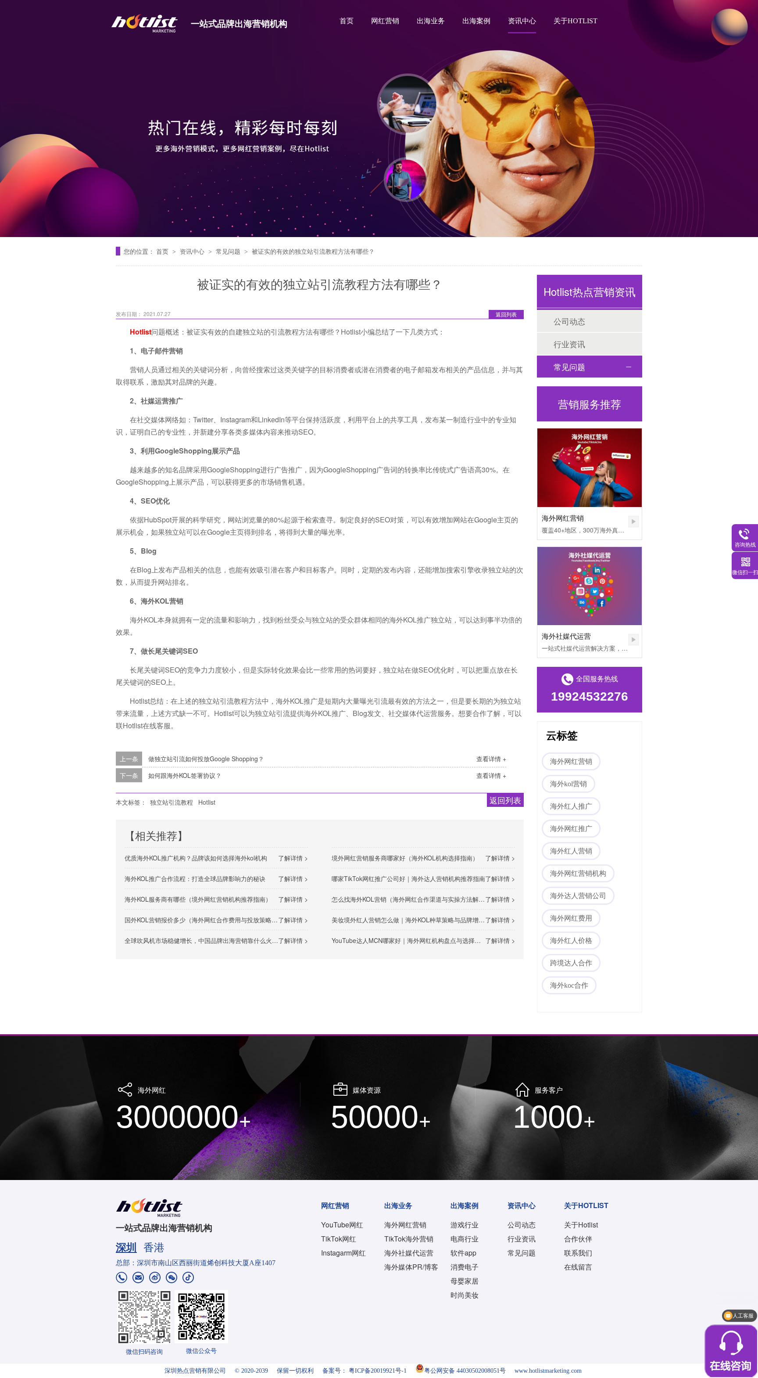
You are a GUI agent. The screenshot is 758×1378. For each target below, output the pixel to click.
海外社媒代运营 (566, 636)
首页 (347, 21)
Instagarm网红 (343, 1253)
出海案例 (476, 21)
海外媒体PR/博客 (411, 1267)
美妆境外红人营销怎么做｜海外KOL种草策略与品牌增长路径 (414, 919)
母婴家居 (465, 1281)
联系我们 (578, 1253)
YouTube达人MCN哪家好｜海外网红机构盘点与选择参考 (409, 940)
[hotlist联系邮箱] (138, 1278)
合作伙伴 (578, 1239)
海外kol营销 (568, 784)
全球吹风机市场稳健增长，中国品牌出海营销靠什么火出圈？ (207, 940)
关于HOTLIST (575, 21)
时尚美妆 (465, 1295)
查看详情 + (491, 758)
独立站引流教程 (171, 802)
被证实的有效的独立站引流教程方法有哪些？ (313, 251)
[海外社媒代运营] (589, 586)
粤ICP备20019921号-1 (378, 1370)
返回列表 (506, 314)
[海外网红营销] (589, 467)
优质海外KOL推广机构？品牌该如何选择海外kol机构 (196, 857)
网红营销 (385, 21)
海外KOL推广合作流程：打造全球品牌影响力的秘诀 (195, 878)
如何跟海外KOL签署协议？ (185, 775)
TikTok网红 (338, 1239)
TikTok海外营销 (408, 1239)
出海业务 (431, 21)
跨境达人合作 (571, 963)
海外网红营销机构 (578, 873)
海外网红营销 (563, 518)
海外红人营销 (571, 851)
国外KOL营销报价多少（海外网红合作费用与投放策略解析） (207, 919)
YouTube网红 (342, 1225)
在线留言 (578, 1267)
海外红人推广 (571, 806)
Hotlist (206, 802)
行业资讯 (569, 343)
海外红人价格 (571, 940)
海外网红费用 (571, 918)
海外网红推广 (571, 828)
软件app (463, 1253)
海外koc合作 (569, 985)
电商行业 (465, 1239)
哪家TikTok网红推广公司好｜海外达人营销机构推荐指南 (408, 878)
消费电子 (465, 1267)
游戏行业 (465, 1225)
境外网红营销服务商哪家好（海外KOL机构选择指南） (405, 857)
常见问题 (229, 251)
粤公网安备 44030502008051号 (465, 1370)
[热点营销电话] (121, 1278)
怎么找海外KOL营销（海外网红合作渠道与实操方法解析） (411, 899)
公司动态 (569, 321)
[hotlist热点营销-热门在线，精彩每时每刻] (379, 118)
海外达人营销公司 (578, 895)
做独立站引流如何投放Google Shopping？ (206, 758)
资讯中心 (522, 21)
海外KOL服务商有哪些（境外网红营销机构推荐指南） (198, 899)
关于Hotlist (581, 1225)
